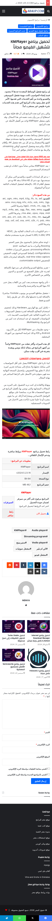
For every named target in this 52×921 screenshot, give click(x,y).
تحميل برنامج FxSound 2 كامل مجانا (39, 672)
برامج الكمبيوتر (33, 20)
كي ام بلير (41, 548)
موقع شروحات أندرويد (41, 850)
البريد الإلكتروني (43, 744)
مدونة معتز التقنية (43, 832)
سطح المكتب (43, 35)
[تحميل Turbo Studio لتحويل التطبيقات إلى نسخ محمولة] (13, 626)
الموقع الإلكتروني (43, 757)
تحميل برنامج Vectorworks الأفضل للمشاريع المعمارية (14, 666)
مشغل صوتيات (23, 548)
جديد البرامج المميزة (17, 31)
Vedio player (39, 542)
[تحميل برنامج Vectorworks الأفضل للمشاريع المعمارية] (13, 655)
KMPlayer (19, 530)
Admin (43, 54)
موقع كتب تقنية (44, 826)
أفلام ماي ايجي (44, 871)
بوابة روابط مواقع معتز (41, 892)
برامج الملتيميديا (26, 26)
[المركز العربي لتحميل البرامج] (33, 11)
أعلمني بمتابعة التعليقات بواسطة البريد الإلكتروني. (27, 769)
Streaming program (35, 536)
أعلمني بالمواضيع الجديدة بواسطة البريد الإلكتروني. (27, 774)
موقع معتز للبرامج (43, 820)
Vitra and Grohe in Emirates (37, 877)
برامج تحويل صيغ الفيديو (38, 31)
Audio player (39, 530)
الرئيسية (44, 20)
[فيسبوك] (44, 565)
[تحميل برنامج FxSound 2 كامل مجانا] (38, 658)
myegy (47, 865)
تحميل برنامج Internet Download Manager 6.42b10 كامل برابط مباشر (38, 638)
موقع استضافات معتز (41, 838)
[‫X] (37, 565)
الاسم (47, 732)
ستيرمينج (20, 542)
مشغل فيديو (40, 554)
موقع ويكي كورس (43, 844)
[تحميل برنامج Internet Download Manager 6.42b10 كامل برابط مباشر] (38, 626)
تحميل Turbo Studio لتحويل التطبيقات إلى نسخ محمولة (13, 638)
